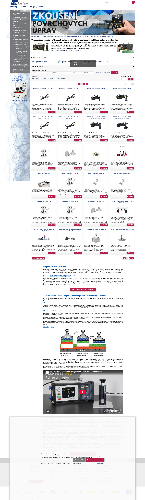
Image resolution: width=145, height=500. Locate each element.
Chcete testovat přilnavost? (84, 289)
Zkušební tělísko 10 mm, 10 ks (96, 173)
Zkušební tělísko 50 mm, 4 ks (70, 145)
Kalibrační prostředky (19, 69)
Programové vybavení (19, 72)
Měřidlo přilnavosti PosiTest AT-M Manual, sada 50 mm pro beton (44, 117)
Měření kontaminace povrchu (20, 36)
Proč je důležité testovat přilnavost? (74, 50)
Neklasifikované (77, 463)
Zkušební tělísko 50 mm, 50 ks (96, 201)
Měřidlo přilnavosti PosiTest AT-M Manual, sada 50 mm (70, 89)
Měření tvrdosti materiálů (20, 64)
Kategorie (15, 10)
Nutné (43, 463)
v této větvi (99, 72)
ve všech (107, 72)
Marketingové (66, 463)
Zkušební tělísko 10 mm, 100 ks (122, 173)
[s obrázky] (129, 84)
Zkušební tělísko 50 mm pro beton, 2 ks (96, 229)
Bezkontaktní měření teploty (19, 14)
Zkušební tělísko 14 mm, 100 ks (44, 201)
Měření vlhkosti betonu (21, 42)
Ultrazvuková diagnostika (20, 17)
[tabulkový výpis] (127, 84)
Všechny (36, 78)
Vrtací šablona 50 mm (44, 173)
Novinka (44, 78)
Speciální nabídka (61, 78)
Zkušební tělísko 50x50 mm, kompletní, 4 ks (122, 229)
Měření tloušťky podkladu (18, 60)
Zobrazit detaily (100, 463)
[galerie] (132, 84)
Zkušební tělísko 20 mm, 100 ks (70, 201)
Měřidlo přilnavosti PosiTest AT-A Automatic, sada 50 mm (122, 89)
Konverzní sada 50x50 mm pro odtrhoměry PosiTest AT (70, 230)
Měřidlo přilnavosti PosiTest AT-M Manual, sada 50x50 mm (70, 117)
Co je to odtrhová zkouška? (57, 50)
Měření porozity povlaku (21, 39)
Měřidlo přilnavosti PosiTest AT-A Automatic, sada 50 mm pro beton (96, 117)
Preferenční (51, 463)
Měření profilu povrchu (21, 30)
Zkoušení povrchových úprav (19, 24)
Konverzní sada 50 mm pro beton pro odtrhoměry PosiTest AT (44, 230)
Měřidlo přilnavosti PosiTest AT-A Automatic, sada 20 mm (96, 89)
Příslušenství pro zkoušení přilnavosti (21, 56)
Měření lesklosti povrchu (21, 33)
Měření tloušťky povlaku (21, 28)
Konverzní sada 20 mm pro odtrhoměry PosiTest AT (122, 202)
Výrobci (25, 10)
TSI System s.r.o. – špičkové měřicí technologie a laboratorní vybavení (20, 2)
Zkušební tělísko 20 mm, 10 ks (44, 145)
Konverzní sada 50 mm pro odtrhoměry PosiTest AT (122, 145)
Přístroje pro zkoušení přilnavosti (22, 47)
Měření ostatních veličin (20, 67)
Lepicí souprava (96, 145)
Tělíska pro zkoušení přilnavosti (22, 51)
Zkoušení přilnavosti (20, 44)
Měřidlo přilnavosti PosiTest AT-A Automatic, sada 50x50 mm (122, 117)
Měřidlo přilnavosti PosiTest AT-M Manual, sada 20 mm (44, 89)
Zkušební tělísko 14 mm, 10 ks (70, 173)
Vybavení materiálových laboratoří (20, 20)
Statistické (58, 463)
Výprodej (51, 78)
